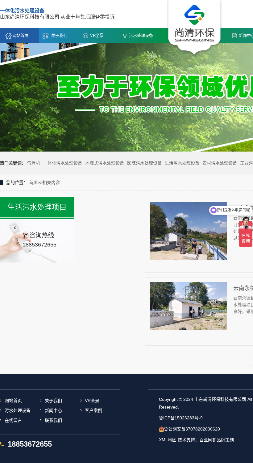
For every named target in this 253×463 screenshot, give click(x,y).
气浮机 (33, 163)
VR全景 (97, 35)
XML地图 (167, 439)
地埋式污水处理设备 (104, 163)
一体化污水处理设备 (62, 163)
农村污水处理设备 (219, 163)
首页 (33, 182)
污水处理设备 (141, 35)
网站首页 (20, 35)
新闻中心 (53, 410)
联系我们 (53, 420)
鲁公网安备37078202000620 (192, 429)
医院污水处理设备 (144, 163)
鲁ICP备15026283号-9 (181, 417)
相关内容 (51, 182)
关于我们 (59, 35)
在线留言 (13, 420)
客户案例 (93, 410)
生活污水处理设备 (182, 163)
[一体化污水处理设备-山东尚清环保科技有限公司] (194, 28)
